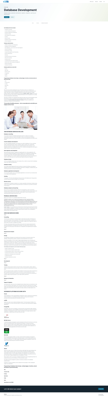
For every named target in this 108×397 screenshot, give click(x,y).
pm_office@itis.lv (101, 395)
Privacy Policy (101, 394)
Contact (100, 1)
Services (96, 1)
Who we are (91, 1)
